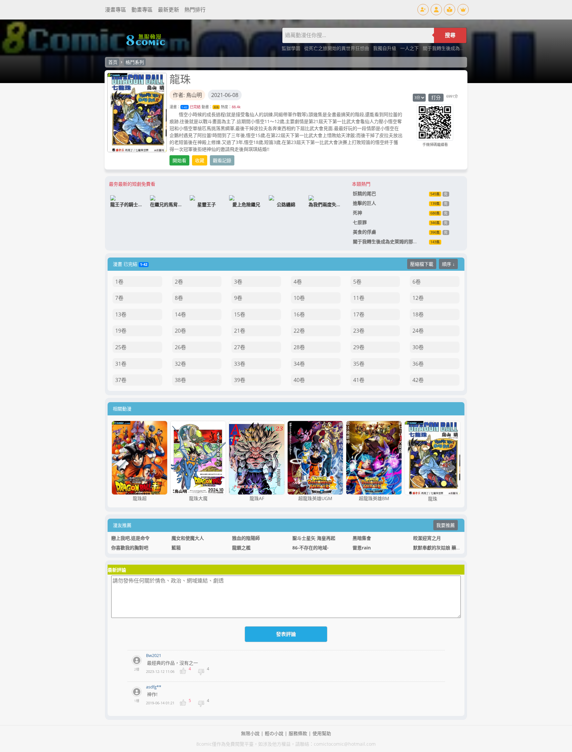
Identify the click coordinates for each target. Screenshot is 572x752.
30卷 (418, 347)
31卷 (120, 363)
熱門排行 (195, 9)
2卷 (179, 281)
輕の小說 (274, 733)
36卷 (418, 363)
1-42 (184, 107)
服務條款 (298, 733)
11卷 (358, 298)
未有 (216, 107)
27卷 (239, 347)
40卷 (299, 380)
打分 (436, 97)
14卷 (180, 314)
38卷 (180, 380)
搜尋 (450, 35)
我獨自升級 (385, 48)
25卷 (120, 347)
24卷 (418, 330)
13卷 (120, 314)
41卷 (358, 380)
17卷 (358, 314)
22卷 (299, 330)
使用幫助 (321, 733)
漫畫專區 (115, 9)
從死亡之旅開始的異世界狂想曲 (337, 48)
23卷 (358, 330)
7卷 (119, 298)
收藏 (199, 160)
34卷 (299, 363)
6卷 (416, 281)
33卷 (239, 363)
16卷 (299, 314)
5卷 (357, 281)
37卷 (120, 380)
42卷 (418, 380)
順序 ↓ (448, 264)
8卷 (179, 298)
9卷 (238, 298)
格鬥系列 (134, 62)
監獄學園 (292, 48)
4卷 (298, 281)
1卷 (119, 281)
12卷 (418, 298)
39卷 (239, 380)
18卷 (418, 314)
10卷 (299, 298)
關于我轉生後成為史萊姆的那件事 (457, 48)
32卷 (180, 363)
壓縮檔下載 (421, 264)
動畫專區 (142, 9)
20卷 (180, 330)
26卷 (180, 347)
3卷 (238, 281)
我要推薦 (445, 525)
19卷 (120, 330)
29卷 (358, 347)
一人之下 (410, 48)
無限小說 (250, 733)
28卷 (299, 347)
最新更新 (168, 9)
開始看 (179, 160)
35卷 (358, 363)
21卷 (239, 330)
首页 (113, 62)
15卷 (239, 314)
